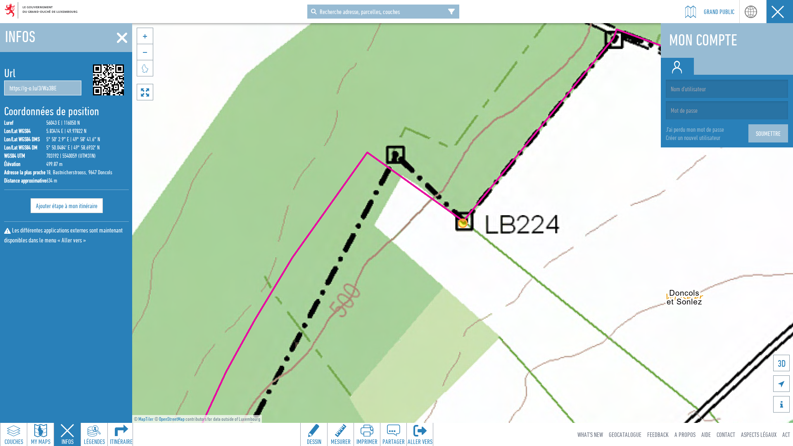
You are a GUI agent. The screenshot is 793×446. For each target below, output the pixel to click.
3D (782, 363)
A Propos (685, 434)
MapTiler (146, 419)
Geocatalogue (625, 434)
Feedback (658, 434)
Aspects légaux (758, 434)
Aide (706, 434)
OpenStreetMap (172, 419)
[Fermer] (122, 38)
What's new (590, 434)
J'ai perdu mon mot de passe (695, 129)
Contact (726, 434)
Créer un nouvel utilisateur (693, 137)
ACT (786, 434)
